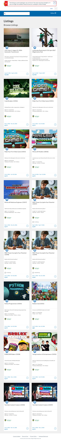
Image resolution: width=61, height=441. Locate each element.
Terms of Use (25, 436)
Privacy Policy (33, 436)
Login (51, 8)
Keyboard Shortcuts (43, 436)
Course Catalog (16, 436)
